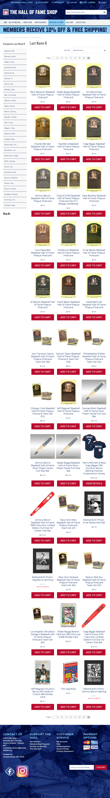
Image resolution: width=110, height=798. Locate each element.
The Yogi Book (68, 689)
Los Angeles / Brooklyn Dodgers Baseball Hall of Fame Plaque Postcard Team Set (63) (42, 637)
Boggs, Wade (9, 139)
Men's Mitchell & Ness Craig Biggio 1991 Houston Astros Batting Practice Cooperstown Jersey (94, 468)
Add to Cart (43, 107)
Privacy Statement (65, 751)
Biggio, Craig (9, 128)
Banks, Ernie (9, 73)
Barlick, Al (8, 78)
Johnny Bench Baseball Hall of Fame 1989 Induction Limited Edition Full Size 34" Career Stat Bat (42, 525)
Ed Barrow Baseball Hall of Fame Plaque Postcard (68, 253)
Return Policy (63, 749)
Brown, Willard (10, 189)
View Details (94, 483)
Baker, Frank (9, 62)
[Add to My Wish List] (47, 85)
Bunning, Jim (9, 200)
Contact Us (12, 734)
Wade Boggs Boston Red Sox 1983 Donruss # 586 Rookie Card (68, 634)
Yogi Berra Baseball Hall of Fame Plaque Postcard (68, 147)
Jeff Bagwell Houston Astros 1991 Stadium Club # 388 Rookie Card (42, 693)
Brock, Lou (8, 167)
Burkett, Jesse (9, 205)
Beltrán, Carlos (10, 100)
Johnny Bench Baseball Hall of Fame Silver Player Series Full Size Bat (42, 467)
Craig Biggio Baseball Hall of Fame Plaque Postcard (94, 147)
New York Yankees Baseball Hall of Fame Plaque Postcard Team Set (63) (68, 581)
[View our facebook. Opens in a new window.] (9, 771)
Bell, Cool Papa (10, 95)
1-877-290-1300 (9, 738)
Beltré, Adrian (9, 106)
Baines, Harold (9, 56)
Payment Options (90, 736)
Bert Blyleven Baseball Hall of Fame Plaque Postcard (42, 95)
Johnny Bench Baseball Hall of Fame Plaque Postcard (42, 198)
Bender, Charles (10, 117)
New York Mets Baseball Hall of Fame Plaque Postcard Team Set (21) (68, 524)
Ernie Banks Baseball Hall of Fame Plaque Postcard (94, 253)
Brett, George (9, 161)
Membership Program (40, 744)
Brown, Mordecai (11, 178)
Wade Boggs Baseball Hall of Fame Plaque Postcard (68, 95)
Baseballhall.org (21, 2)
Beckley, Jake (9, 89)
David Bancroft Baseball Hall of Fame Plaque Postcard (94, 305)
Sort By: (67, 50)
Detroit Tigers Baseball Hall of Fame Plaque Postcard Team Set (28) (68, 357)
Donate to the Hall (38, 746)
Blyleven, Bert (9, 134)
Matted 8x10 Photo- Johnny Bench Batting (94, 690)
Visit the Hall (35, 749)
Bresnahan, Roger (11, 156)
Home (5, 22)
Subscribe (101, 767)
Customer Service (65, 736)
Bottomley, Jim (10, 145)
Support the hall (40, 736)
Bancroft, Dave (10, 67)
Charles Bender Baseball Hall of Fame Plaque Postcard (42, 147)
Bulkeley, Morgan (11, 194)
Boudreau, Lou (10, 150)
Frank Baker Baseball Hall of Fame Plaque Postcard (68, 305)
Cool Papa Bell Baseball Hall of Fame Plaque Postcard (42, 253)
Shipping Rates (63, 746)
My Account (62, 742)
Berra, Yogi (8, 123)
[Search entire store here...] (104, 12)
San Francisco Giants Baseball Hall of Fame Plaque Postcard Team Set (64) (42, 357)
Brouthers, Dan (10, 172)
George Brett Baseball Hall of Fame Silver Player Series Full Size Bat (94, 412)
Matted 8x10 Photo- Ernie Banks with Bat (94, 521)
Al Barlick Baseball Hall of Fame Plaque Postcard (42, 305)
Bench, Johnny (10, 112)
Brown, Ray (9, 183)
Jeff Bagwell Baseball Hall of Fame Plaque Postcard (68, 411)
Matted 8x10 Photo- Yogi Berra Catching (42, 578)
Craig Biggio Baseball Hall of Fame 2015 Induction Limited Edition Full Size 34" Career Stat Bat (94, 637)
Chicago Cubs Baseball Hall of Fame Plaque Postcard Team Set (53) (43, 412)
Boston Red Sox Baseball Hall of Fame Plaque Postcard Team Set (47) (94, 581)
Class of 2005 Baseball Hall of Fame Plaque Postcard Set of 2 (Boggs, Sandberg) (68, 199)
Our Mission (35, 742)
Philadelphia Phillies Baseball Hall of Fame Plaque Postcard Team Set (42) (94, 357)
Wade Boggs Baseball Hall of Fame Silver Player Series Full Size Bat (68, 467)
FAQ (58, 744)
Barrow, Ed (8, 84)
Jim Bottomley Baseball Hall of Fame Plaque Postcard (94, 95)
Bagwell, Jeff (9, 51)
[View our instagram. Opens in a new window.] (22, 771)
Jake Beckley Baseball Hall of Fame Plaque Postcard (94, 198)
